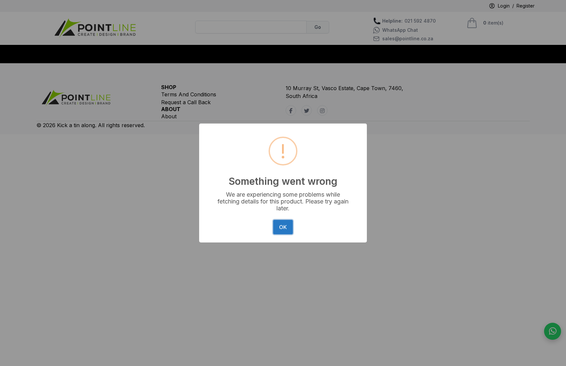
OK (283, 227)
